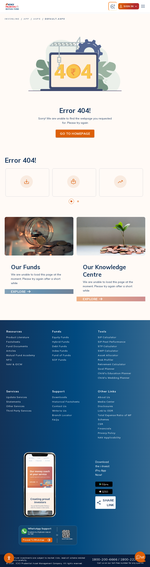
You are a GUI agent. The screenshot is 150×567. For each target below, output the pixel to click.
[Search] (113, 6)
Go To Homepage (75, 133)
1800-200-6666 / (106, 559)
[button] (9, 558)
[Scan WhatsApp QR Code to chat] (67, 534)
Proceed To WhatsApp (33, 540)
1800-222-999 (132, 559)
